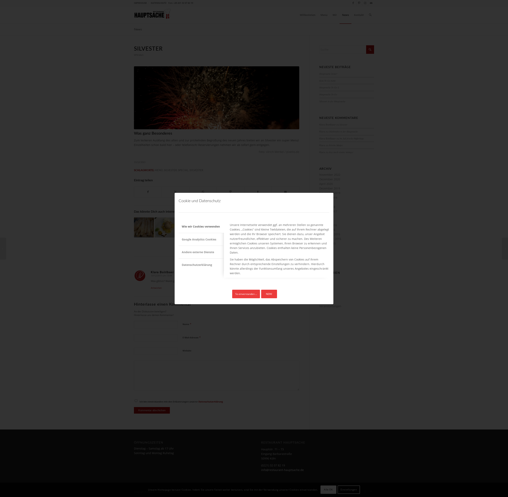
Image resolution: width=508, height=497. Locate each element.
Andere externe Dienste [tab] (198, 252)
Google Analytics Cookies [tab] (199, 239)
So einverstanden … (246, 294)
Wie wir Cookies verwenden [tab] (201, 226)
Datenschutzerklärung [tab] (197, 265)
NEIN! (269, 294)
